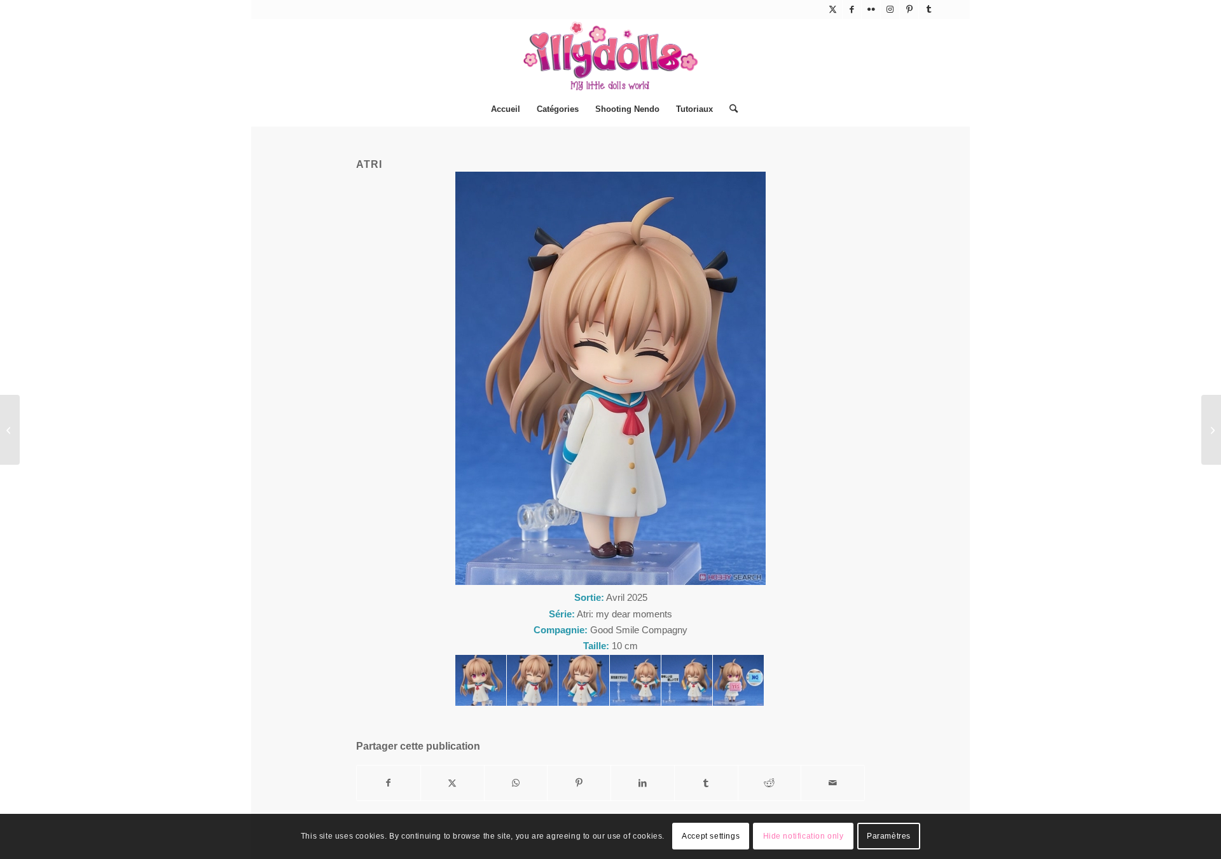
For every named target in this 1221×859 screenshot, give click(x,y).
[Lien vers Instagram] (890, 9)
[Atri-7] (738, 680)
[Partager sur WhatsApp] (516, 783)
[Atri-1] (480, 680)
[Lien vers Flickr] (871, 9)
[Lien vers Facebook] (852, 9)
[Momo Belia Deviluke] (1211, 430)
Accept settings (711, 836)
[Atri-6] (686, 680)
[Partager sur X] (452, 783)
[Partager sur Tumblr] (706, 783)
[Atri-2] (532, 680)
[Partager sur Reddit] (769, 783)
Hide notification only (803, 836)
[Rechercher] (729, 109)
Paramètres (889, 836)
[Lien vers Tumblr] (928, 9)
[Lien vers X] (833, 9)
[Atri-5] (635, 680)
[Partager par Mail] (832, 783)
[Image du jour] (10, 430)
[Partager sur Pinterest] (579, 783)
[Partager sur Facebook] (388, 783)
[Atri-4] (583, 680)
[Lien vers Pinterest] (909, 9)
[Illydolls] (610, 56)
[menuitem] (505, 109)
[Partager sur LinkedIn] (642, 783)
